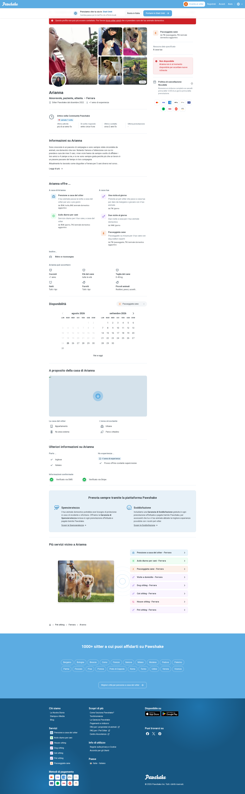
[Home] (50, 625)
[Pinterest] (159, 733)
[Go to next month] (133, 313)
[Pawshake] (10, 4)
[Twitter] (153, 733)
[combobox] (131, 304)
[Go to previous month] (62, 313)
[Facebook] (147, 733)
